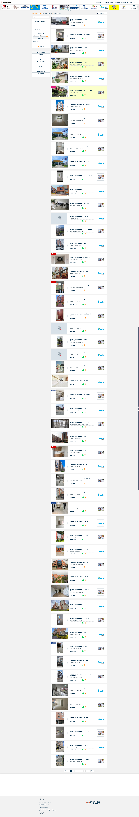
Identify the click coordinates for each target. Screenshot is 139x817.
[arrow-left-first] (66, 771)
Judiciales (93, 790)
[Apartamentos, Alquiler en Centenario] (60, 63)
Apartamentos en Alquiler (61, 780)
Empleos (93, 786)
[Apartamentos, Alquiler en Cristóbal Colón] (60, 480)
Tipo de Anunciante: (36, 41)
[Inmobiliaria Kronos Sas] (5, 7)
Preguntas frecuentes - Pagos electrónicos (46, 809)
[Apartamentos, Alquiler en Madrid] (60, 190)
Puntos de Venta (77, 782)
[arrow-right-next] (89, 771)
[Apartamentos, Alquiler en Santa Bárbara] (60, 176)
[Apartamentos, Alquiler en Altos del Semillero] (60, 341)
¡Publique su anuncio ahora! (93, 780)
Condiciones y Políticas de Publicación (45, 802)
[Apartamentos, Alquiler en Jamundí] (60, 134)
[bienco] (100, 21)
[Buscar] (48, 17)
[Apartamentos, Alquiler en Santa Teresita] (60, 91)
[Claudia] (54, 7)
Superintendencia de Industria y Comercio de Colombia (47, 810)
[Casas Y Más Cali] (45, 7)
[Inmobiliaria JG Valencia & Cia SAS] (114, 7)
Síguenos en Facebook (77, 790)
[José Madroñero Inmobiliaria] (64, 7)
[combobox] (41, 17)
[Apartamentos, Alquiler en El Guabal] (60, 619)
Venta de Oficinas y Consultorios (45, 786)
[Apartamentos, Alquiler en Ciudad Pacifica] (60, 77)
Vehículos (93, 784)
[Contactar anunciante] (85, 25)
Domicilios (77, 784)
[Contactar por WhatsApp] (83, 25)
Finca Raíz (98, 2)
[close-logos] (69, 10)
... (86, 771)
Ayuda (77, 788)
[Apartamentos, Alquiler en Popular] (60, 451)
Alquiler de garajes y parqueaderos (61, 790)
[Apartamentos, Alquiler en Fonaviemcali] (60, 760)
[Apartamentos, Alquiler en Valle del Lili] (60, 35)
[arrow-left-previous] (69, 771)
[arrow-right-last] (92, 771)
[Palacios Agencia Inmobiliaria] (124, 7)
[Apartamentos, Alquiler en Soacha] (60, 466)
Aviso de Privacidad (42, 805)
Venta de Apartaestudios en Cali (45, 784)
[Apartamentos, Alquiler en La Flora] (60, 536)
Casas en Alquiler (61, 782)
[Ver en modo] (98, 13)
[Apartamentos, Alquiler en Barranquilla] (60, 105)
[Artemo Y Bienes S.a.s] (25, 7)
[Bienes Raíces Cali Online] (84, 7)
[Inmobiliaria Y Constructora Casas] (133, 7)
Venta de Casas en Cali (45, 780)
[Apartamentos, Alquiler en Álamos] (60, 704)
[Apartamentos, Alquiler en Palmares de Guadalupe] (60, 676)
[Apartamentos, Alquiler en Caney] (60, 647)
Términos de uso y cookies (43, 807)
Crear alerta (41, 46)
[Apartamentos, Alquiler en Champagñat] (60, 258)
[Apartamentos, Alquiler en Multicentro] (60, 120)
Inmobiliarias (106, 2)
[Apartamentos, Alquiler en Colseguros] (60, 367)
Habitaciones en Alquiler (61, 786)
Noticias (111, 2)
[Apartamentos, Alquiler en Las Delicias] (60, 508)
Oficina (77, 780)
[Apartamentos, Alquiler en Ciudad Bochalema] (60, 21)
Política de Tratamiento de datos (44, 804)
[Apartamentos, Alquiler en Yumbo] (60, 564)
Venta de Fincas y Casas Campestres (45, 788)
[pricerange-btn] (47, 35)
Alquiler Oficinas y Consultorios (61, 788)
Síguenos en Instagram (77, 792)
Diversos (93, 788)
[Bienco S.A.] (94, 7)
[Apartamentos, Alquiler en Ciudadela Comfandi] (60, 591)
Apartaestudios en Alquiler (62, 784)
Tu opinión (138, 408)
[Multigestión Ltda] (35, 7)
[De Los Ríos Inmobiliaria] (15, 7)
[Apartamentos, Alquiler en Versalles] (60, 148)
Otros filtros (40, 38)
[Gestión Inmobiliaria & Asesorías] (74, 7)
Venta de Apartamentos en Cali (45, 782)
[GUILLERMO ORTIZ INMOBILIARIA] (104, 7)
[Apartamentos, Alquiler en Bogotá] (60, 218)
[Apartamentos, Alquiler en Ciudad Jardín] (60, 315)
